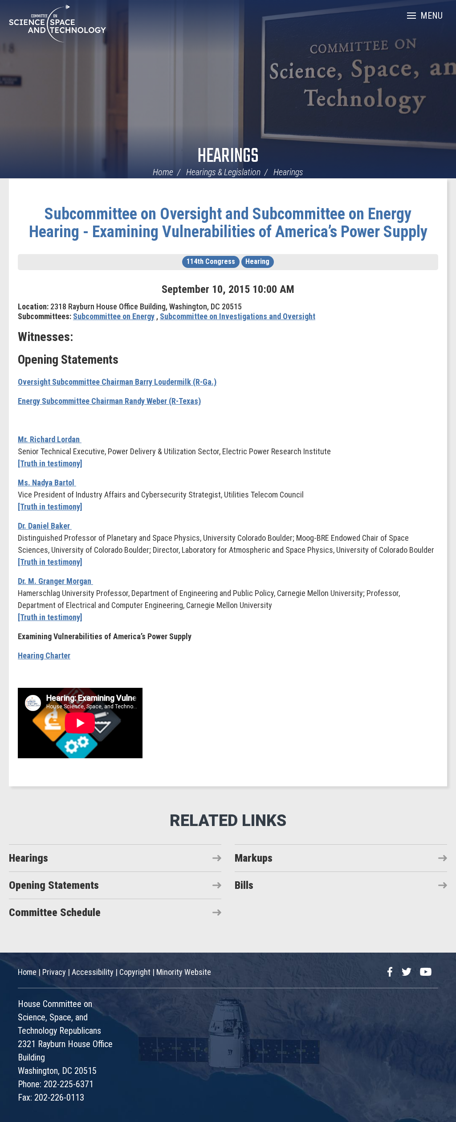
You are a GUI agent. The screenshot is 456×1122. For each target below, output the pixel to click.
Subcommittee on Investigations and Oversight (237, 316)
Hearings (228, 156)
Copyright (135, 972)
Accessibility (93, 972)
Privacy (54, 972)
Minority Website (183, 972)
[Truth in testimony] (50, 463)
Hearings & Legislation (223, 172)
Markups (254, 858)
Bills (244, 885)
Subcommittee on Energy (114, 316)
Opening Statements (54, 885)
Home (163, 172)
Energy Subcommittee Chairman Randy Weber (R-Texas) (109, 401)
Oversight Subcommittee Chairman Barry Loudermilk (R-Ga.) (117, 381)
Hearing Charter (44, 655)
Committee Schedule (55, 912)
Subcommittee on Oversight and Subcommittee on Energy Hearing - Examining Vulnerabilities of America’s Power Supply (228, 223)
